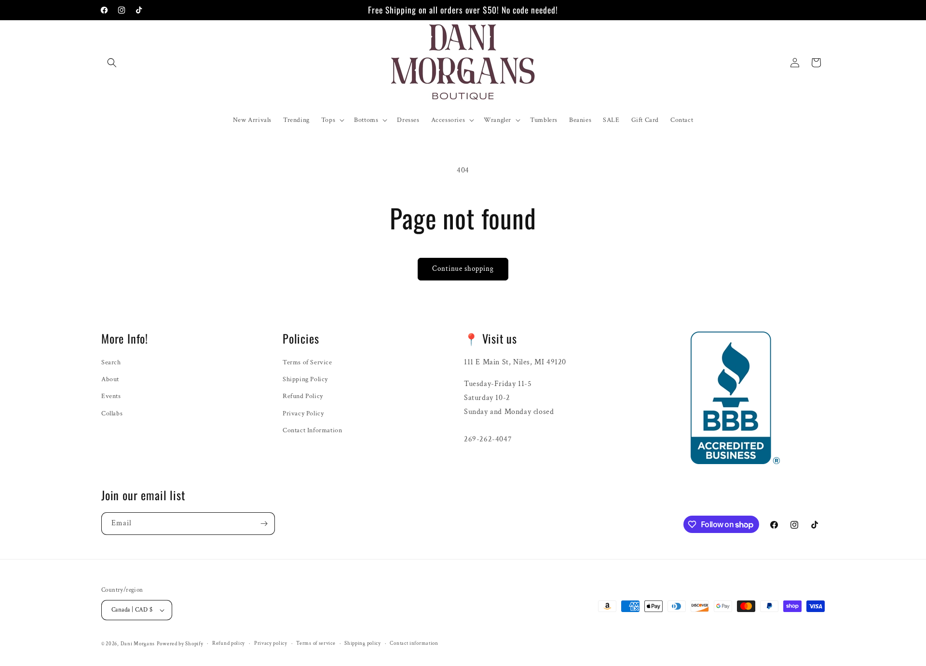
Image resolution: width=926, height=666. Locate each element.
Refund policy (228, 643)
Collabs (112, 413)
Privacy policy (270, 643)
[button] (112, 62)
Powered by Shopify (180, 643)
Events (111, 396)
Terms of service (315, 643)
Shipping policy (362, 643)
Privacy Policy (303, 413)
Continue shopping (463, 268)
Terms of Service (307, 362)
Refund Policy (303, 396)
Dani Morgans (138, 643)
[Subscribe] (263, 523)
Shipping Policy (305, 379)
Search (111, 362)
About (110, 379)
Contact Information (312, 430)
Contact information (414, 643)
